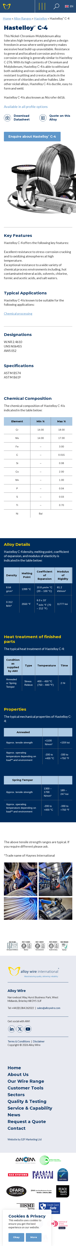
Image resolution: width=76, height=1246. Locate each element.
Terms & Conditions (19, 1041)
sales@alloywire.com (48, 1007)
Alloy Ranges (22, 18)
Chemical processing (18, 313)
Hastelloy (40, 18)
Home (7, 18)
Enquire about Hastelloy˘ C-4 (32, 136)
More (33, 1237)
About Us (18, 1074)
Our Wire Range (26, 1081)
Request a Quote (27, 1121)
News (14, 1114)
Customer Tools (25, 1087)
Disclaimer (39, 1041)
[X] (19, 1029)
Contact (16, 1128)
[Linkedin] (11, 1029)
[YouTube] (27, 1029)
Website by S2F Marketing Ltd (25, 1139)
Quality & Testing (27, 1101)
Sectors (16, 1094)
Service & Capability (30, 1108)
